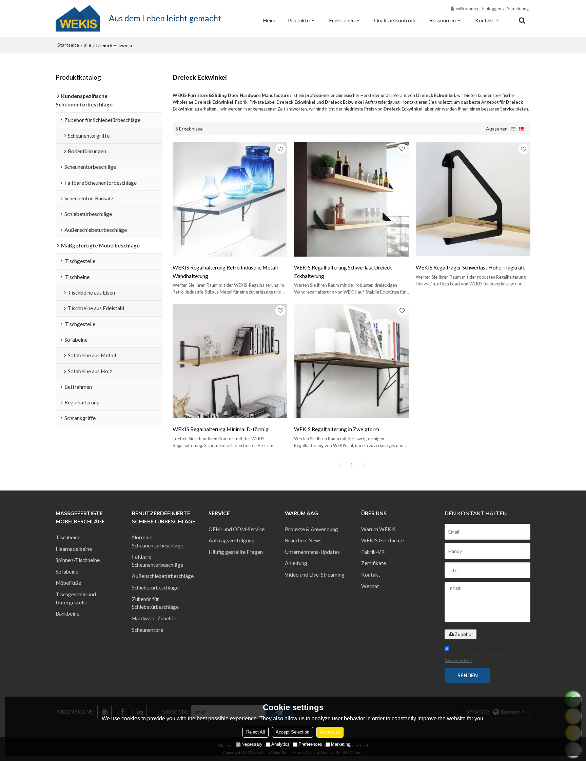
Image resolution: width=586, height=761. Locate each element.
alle (87, 45)
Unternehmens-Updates (312, 552)
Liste (513, 128)
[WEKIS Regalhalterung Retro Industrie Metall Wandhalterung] (230, 199)
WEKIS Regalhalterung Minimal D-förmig (221, 429)
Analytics (280, 744)
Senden (467, 675)
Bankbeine (67, 613)
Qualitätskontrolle (395, 20)
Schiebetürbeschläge (155, 587)
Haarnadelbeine (74, 549)
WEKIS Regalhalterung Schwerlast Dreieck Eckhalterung (343, 271)
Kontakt (484, 20)
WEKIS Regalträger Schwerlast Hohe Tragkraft (470, 267)
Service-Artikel (458, 660)
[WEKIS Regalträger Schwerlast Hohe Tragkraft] (473, 199)
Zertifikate (373, 563)
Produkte (299, 20)
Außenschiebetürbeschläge (163, 576)
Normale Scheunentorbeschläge (157, 541)
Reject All (255, 732)
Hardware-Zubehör (154, 618)
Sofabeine (67, 571)
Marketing (340, 744)
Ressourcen (442, 20)
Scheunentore (147, 630)
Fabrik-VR (373, 552)
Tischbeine (68, 537)
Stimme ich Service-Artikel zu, (476, 657)
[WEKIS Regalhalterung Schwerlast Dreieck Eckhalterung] (351, 199)
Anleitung (296, 563)
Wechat (370, 586)
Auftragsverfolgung (232, 540)
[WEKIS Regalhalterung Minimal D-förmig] (230, 361)
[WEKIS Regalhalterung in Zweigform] (351, 361)
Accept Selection (292, 732)
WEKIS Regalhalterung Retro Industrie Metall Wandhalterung (225, 271)
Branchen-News (303, 540)
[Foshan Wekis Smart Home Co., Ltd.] (78, 18)
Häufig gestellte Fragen (236, 552)
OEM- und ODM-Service (237, 529)
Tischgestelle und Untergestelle (76, 598)
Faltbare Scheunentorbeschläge (157, 561)
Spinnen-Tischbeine (78, 560)
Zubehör (464, 634)
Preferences (310, 744)
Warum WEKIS (378, 529)
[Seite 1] (340, 465)
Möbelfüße (68, 583)
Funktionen (342, 20)
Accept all (330, 732)
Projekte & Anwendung (311, 529)
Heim (269, 20)
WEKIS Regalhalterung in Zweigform (336, 429)
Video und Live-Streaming (315, 575)
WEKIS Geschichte (382, 540)
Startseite (68, 45)
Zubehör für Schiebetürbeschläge (155, 603)
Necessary (251, 744)
